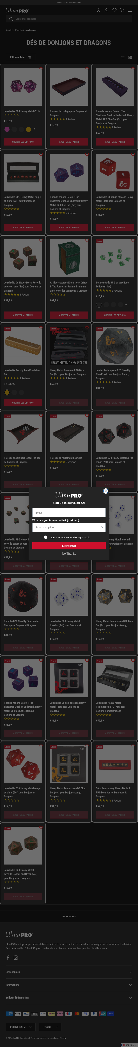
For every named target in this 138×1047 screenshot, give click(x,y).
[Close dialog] (106, 491)
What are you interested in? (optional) (55, 520)
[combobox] (67, 527)
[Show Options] (102, 527)
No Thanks (69, 553)
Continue (69, 546)
